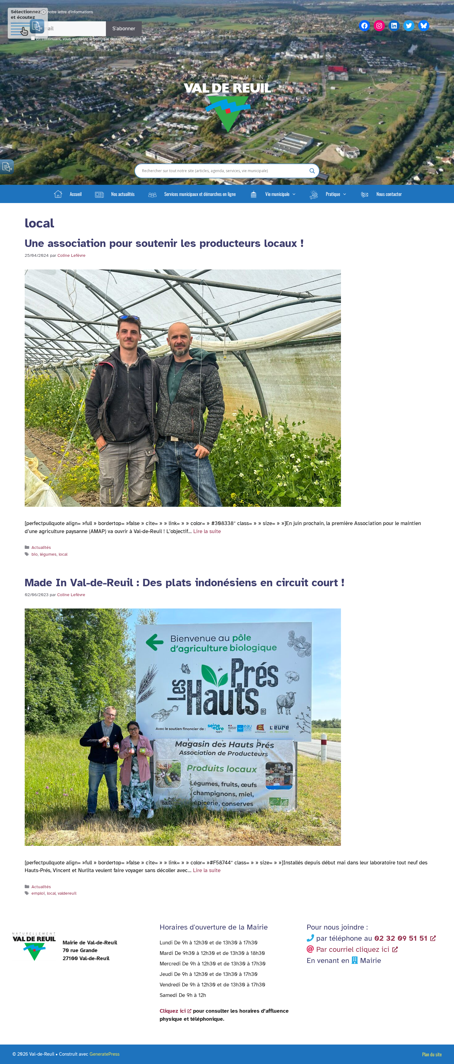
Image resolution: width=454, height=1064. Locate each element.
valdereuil (67, 893)
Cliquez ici (173, 1011)
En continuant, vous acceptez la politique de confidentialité (88, 38)
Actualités (41, 547)
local (63, 554)
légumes (48, 554)
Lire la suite (207, 531)
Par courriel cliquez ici (352, 949)
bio (35, 554)
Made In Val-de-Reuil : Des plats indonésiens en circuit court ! (184, 582)
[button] (272, 193)
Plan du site (432, 1054)
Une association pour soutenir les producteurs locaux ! (164, 243)
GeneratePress (105, 1054)
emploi (38, 893)
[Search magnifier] (312, 171)
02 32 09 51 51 (400, 938)
